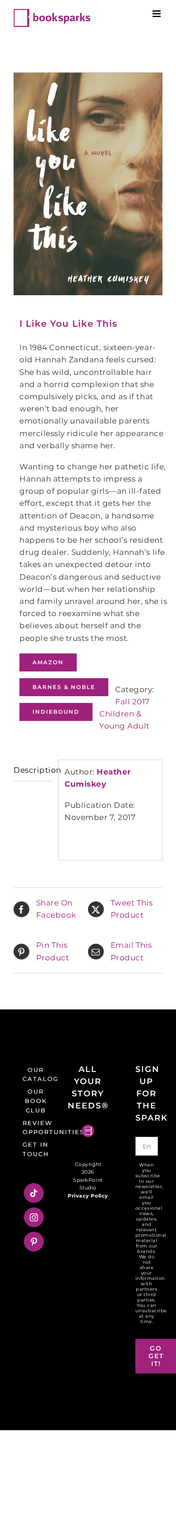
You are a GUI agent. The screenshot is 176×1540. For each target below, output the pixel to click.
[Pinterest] (34, 1242)
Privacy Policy (88, 1196)
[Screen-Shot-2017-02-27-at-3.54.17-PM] (88, 183)
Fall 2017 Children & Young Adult (124, 713)
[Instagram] (34, 1217)
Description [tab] (33, 770)
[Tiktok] (34, 1193)
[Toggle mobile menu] (157, 13)
